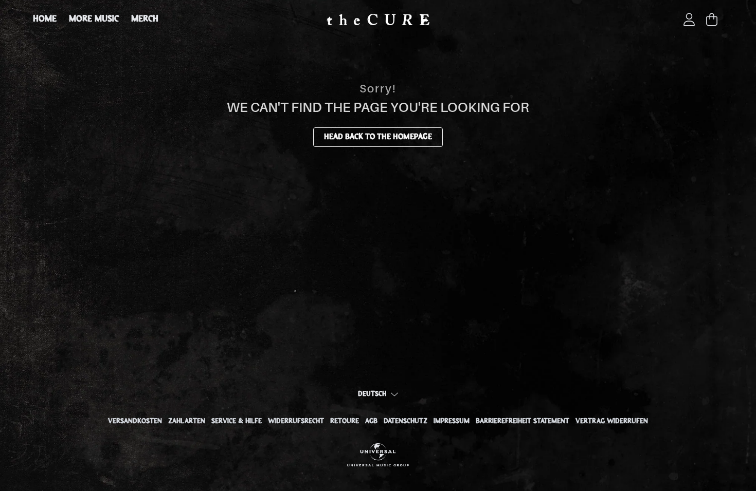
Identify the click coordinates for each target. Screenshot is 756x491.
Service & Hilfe (236, 421)
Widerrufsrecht (296, 421)
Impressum (452, 421)
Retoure (344, 421)
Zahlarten (186, 421)
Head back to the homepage (378, 137)
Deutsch (372, 394)
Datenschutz (405, 421)
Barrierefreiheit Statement (522, 421)
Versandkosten (135, 421)
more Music (94, 19)
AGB (371, 421)
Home (45, 19)
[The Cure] (378, 19)
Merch (144, 19)
